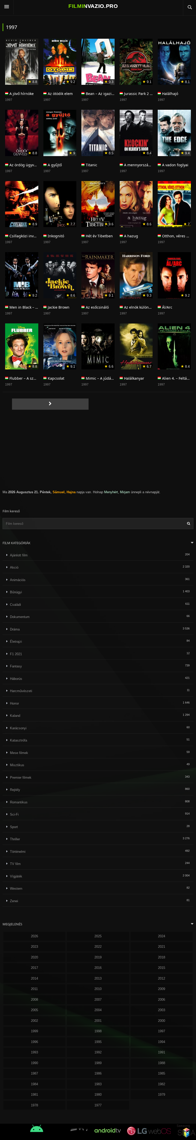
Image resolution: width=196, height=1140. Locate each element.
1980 (98, 1094)
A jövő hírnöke (21, 93)
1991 (161, 1052)
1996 (34, 1042)
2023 (34, 947)
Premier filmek (20, 777)
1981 (34, 1094)
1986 (98, 1073)
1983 (98, 1084)
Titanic (91, 164)
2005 (34, 1010)
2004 (98, 1010)
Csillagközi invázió (25, 236)
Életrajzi (16, 641)
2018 (161, 957)
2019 (98, 957)
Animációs (18, 580)
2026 (34, 936)
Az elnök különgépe (140, 307)
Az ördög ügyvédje (25, 164)
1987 (34, 1073)
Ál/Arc (167, 307)
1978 (34, 1105)
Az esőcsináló (97, 307)
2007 (98, 999)
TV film (15, 864)
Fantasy (16, 666)
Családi (15, 605)
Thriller (15, 839)
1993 (34, 1052)
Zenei (14, 901)
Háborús (16, 679)
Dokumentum (20, 617)
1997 (161, 1031)
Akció (14, 567)
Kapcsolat (56, 378)
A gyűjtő (55, 164)
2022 (98, 947)
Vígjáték (16, 876)
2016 (98, 968)
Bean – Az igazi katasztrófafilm (112, 93)
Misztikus (17, 765)
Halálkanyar (134, 378)
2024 (161, 936)
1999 (34, 1031)
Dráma (15, 629)
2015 (161, 968)
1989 (98, 1063)
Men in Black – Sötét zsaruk (32, 307)
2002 (34, 1021)
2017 (34, 968)
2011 (34, 989)
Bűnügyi (16, 592)
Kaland (15, 716)
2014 (34, 978)
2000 (161, 1021)
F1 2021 (16, 654)
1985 (161, 1073)
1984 (34, 1084)
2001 (98, 1021)
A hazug (131, 236)
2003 (161, 1010)
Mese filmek (19, 753)
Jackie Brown (58, 307)
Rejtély (15, 790)
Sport (14, 827)
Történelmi (18, 852)
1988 (161, 1063)
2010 (98, 989)
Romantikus (19, 802)
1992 (98, 1052)
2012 (161, 978)
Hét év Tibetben (99, 236)
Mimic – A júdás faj (102, 378)
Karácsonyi (18, 728)
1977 (98, 1105)
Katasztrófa (18, 740)
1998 (98, 1031)
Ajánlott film (19, 555)
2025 (98, 936)
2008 (34, 999)
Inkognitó (56, 236)
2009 (161, 989)
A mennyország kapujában (147, 164)
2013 (98, 978)
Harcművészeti (21, 691)
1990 (34, 1063)
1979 (161, 1094)
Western (16, 888)
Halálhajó (170, 93)
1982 (161, 1084)
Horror (14, 703)
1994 (161, 1042)
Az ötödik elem (60, 93)
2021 (161, 947)
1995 (98, 1042)
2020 (34, 957)
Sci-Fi (14, 814)
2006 (161, 999)
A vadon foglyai (175, 164)
